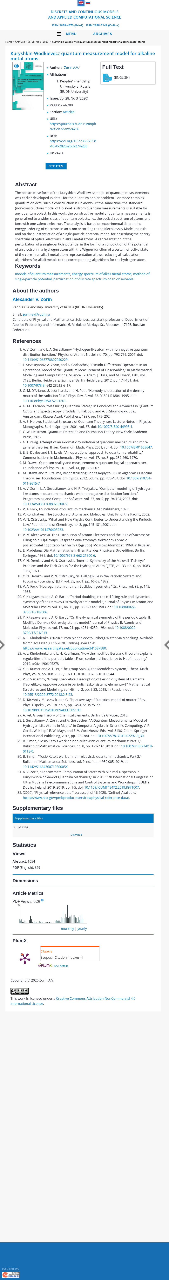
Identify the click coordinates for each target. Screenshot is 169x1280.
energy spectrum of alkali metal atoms (101, 274)
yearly (82, 928)
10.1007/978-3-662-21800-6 (74, 555)
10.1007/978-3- (34, 385)
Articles (68, 112)
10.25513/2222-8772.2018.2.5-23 (47, 694)
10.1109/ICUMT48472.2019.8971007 (111, 787)
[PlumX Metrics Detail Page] (25, 958)
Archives (102, 34)
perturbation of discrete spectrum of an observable (93, 279)
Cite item (56, 166)
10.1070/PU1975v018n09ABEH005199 (52, 710)
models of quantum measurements (42, 274)
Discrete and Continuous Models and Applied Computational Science (84, 14)
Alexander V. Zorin (32, 299)
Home (8, 41)
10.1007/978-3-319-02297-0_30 (120, 736)
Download (76, 834)
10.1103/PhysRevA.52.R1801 (44, 401)
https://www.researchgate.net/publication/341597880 (64, 648)
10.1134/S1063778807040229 (45, 359)
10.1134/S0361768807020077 (45, 504)
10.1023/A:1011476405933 (43, 529)
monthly (67, 928)
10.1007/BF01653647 (136, 447)
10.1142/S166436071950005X (45, 766)
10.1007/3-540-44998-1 (114, 426)
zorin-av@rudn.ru (36, 314)
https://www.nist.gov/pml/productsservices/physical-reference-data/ (76, 797)
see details (61, 966)
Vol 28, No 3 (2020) (38, 41)
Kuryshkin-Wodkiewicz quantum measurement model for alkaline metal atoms (98, 41)
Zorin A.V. (71, 67)
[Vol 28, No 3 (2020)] (28, 108)
